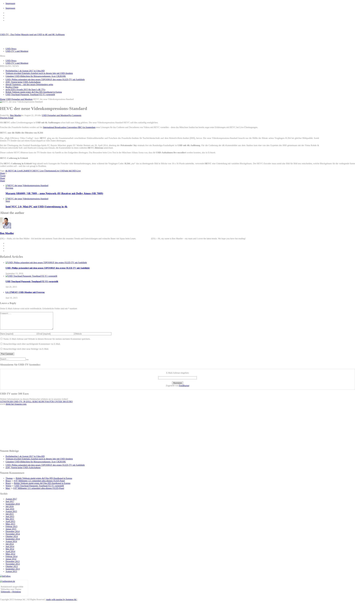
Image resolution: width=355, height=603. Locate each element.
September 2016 (13, 504)
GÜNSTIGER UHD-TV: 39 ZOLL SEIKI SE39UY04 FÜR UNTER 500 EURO (36, 401)
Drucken (4, 118)
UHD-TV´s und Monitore (17, 51)
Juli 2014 (10, 544)
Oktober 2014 (12, 536)
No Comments (75, 115)
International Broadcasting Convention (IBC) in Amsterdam (69, 127)
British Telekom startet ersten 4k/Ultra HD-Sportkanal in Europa (34, 92)
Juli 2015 (10, 514)
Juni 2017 (10, 501)
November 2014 (13, 534)
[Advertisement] (337, 140)
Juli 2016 (10, 506)
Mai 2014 (10, 549)
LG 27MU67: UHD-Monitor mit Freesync (25, 292)
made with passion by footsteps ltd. (61, 599)
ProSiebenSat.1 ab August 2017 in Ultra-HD (25, 71)
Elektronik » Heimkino (11, 592)
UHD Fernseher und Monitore (55, 115)
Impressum (10, 3)
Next (8, 201)
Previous (9, 188)
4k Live (17, 171)
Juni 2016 (10, 509)
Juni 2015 (10, 516)
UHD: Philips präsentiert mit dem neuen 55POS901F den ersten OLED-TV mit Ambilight (45, 79)
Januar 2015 (11, 529)
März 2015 (10, 524)
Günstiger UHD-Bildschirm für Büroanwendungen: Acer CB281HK (36, 76)
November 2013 (13, 564)
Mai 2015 (10, 519)
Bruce (8, 481)
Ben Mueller (15, 115)
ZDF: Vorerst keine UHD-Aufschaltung (23, 82)
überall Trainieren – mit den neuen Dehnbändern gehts (29, 84)
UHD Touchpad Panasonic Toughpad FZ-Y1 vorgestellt (30, 94)
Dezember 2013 (13, 561)
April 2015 (10, 521)
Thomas (9, 478)
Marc (8, 488)
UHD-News (11, 48)
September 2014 (13, 539)
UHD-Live (76, 171)
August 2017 (11, 499)
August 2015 (11, 511)
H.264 (24, 171)
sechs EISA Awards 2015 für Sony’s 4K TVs (25, 89)
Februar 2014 (11, 556)
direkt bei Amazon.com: (16, 404)
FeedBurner (184, 385)
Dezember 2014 (13, 531)
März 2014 (10, 554)
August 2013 (11, 571)
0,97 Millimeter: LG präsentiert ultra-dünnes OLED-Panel (39, 481)
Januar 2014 (11, 559)
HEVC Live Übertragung (44, 171)
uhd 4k (68, 171)
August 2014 (11, 541)
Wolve (8, 486)
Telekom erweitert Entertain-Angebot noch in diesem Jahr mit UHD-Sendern (39, 73)
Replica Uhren (12, 87)
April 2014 (10, 551)
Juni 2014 (10, 546)
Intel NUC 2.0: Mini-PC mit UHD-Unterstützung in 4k (36, 206)
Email (10, 118)
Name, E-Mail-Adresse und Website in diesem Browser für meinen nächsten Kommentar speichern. (46, 339)
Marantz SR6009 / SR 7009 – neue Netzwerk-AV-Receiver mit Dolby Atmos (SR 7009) (54, 193)
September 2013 (13, 569)
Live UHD (60, 171)
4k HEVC (9, 171)
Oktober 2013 (12, 566)
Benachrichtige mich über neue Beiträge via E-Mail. (26, 349)
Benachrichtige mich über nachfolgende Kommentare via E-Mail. (31, 344)
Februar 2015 (11, 526)
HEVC (30, 171)
